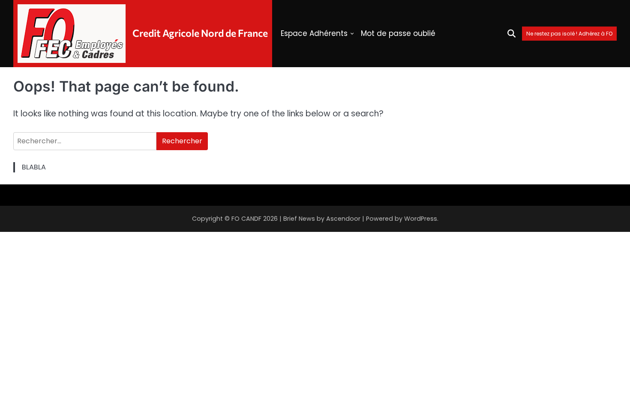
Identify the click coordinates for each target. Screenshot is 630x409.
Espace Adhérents (314, 33)
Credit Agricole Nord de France (200, 33)
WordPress (420, 218)
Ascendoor (343, 218)
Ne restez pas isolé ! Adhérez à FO (569, 33)
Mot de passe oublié (398, 33)
